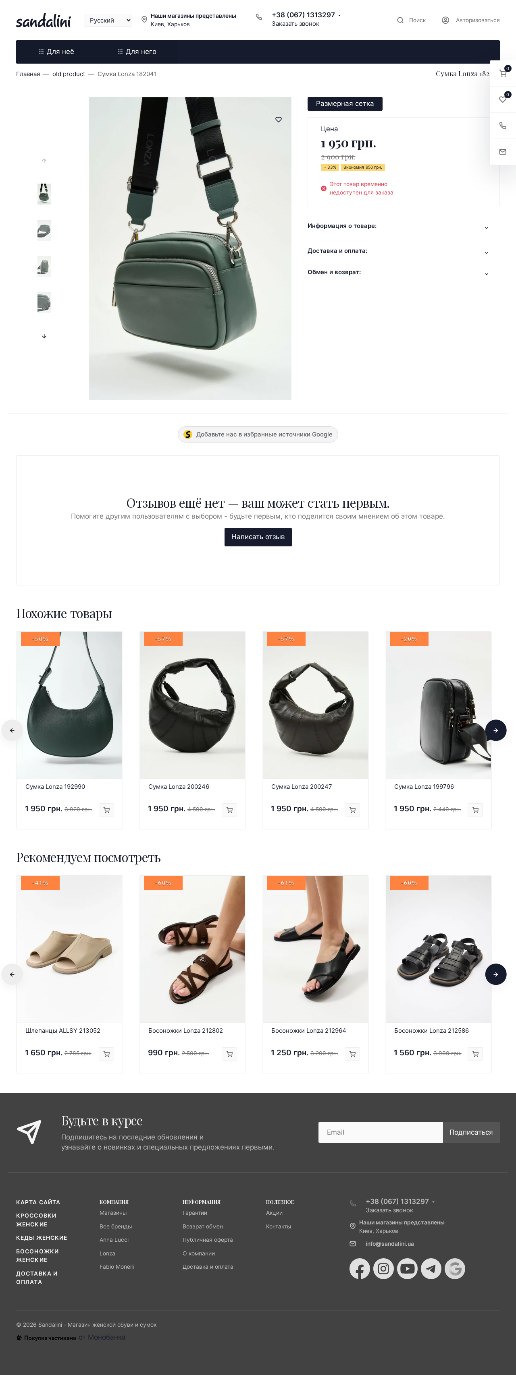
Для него (141, 52)
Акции (274, 1213)
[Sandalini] (43, 20)
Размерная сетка (345, 103)
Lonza (107, 1253)
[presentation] (45, 161)
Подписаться (471, 1132)
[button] (503, 73)
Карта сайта (38, 1202)
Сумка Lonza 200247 (301, 786)
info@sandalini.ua (390, 1244)
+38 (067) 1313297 (303, 15)
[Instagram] (383, 1268)
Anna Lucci (114, 1239)
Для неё (60, 52)
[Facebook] (360, 1268)
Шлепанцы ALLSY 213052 (62, 1030)
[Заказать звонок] (503, 126)
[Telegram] (431, 1268)
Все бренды (116, 1226)
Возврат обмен (203, 1226)
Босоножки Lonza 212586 (431, 1030)
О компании (199, 1253)
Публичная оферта (208, 1239)
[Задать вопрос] (503, 152)
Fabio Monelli (117, 1266)
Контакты (278, 1226)
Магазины (113, 1213)
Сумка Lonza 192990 (55, 786)
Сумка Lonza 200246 (178, 786)
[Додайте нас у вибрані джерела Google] (455, 1268)
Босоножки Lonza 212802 (185, 1030)
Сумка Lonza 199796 (424, 786)
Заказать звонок (295, 23)
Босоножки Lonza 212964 (308, 1030)
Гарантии (195, 1213)
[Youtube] (407, 1268)
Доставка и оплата (208, 1266)
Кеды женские (41, 1237)
